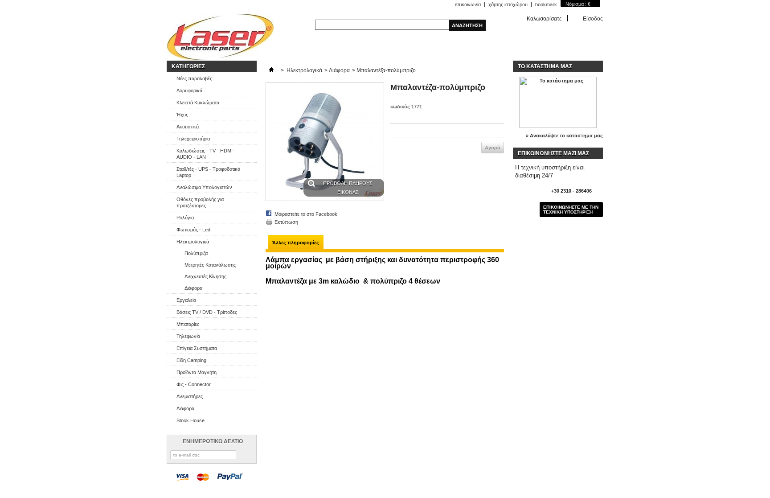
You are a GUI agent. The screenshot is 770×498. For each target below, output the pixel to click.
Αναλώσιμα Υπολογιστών (204, 187)
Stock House (190, 420)
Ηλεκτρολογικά (192, 241)
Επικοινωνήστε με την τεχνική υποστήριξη (570, 209)
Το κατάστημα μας (545, 66)
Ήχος (182, 114)
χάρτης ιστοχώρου (508, 4)
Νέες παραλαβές (194, 78)
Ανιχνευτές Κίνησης (205, 276)
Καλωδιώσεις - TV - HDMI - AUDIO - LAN (206, 154)
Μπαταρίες (187, 324)
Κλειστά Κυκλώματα (197, 102)
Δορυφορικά (189, 90)
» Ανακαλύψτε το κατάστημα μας (564, 135)
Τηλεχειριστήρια (193, 138)
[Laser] (220, 37)
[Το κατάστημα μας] (558, 126)
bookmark (546, 4)
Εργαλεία (186, 300)
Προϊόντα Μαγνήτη (196, 372)
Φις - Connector (193, 384)
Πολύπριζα (196, 253)
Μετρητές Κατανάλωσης (210, 265)
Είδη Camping (191, 360)
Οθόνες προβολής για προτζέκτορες (200, 202)
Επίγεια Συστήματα (196, 348)
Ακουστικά (187, 126)
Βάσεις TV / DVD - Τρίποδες (206, 312)
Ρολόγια (185, 217)
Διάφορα (193, 288)
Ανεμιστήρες (189, 396)
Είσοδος (593, 18)
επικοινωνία (468, 4)
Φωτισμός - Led (193, 229)
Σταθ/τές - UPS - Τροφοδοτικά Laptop (208, 172)
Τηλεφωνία (188, 336)
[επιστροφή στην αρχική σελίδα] (271, 70)
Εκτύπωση (286, 222)
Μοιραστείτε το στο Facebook (305, 214)
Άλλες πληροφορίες (295, 242)
